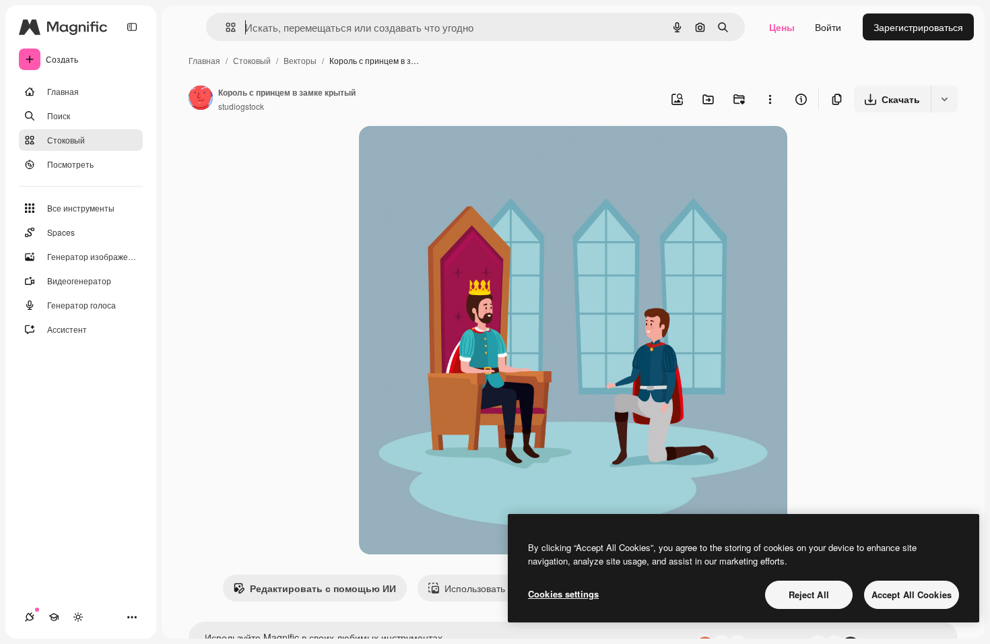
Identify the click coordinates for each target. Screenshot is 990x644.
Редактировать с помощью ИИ (323, 588)
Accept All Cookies (911, 594)
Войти (828, 27)
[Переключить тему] (78, 617)
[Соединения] (29, 617)
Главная (204, 60)
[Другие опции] (769, 99)
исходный (449, 152)
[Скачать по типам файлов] (944, 99)
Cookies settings (563, 593)
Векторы (300, 60)
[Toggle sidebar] (132, 27)
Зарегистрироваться (918, 27)
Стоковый (252, 60)
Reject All (809, 594)
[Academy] (54, 617)
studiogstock (241, 106)
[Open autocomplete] (225, 27)
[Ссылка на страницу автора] (201, 99)
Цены (782, 27)
